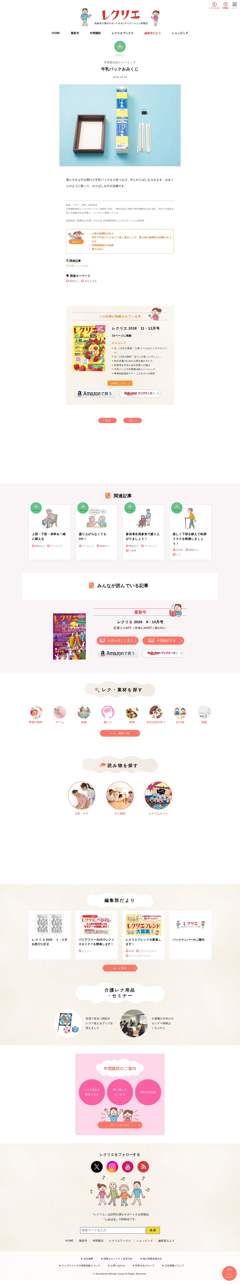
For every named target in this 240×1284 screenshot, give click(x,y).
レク (178, 554)
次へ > (133, 420)
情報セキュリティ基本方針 (118, 1259)
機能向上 (74, 281)
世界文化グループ (144, 1265)
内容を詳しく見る (120, 640)
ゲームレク (57, 546)
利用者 (179, 550)
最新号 (75, 33)
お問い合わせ (118, 1265)
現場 (131, 951)
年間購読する (166, 640)
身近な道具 (91, 281)
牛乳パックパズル (79, 266)
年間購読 (225, 8)
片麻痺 (132, 550)
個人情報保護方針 (152, 1259)
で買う (151, 393)
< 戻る (107, 420)
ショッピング (180, 33)
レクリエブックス (123, 33)
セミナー (87, 951)
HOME (56, 33)
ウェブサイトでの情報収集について (81, 1265)
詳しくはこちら (120, 1125)
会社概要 (88, 1259)
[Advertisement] (92, 456)
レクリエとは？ (214, 8)
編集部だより (152, 33)
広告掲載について (174, 1265)
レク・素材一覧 (120, 733)
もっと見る (120, 968)
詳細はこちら (119, 383)
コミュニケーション (140, 955)
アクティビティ (147, 951)
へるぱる (110, 1219)
